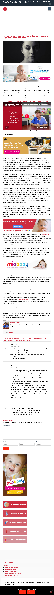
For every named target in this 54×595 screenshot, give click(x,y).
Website (38, 441)
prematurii (45, 234)
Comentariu (6, 426)
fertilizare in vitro (23, 299)
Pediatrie (10, 332)
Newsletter (46, 1)
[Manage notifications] (51, 592)
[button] (49, 8)
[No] (52, 590)
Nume (5, 441)
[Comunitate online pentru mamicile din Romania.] (9, 9)
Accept (22, 591)
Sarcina (5, 565)
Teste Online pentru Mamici (17, 1)
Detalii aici (30, 591)
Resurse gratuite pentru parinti (33, 1)
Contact (25, 2)
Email (21, 441)
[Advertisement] (27, 22)
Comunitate (6, 2)
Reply (6, 348)
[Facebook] (50, 4)
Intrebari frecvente (16, 2)
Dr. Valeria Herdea (15, 322)
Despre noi (5, 1)
